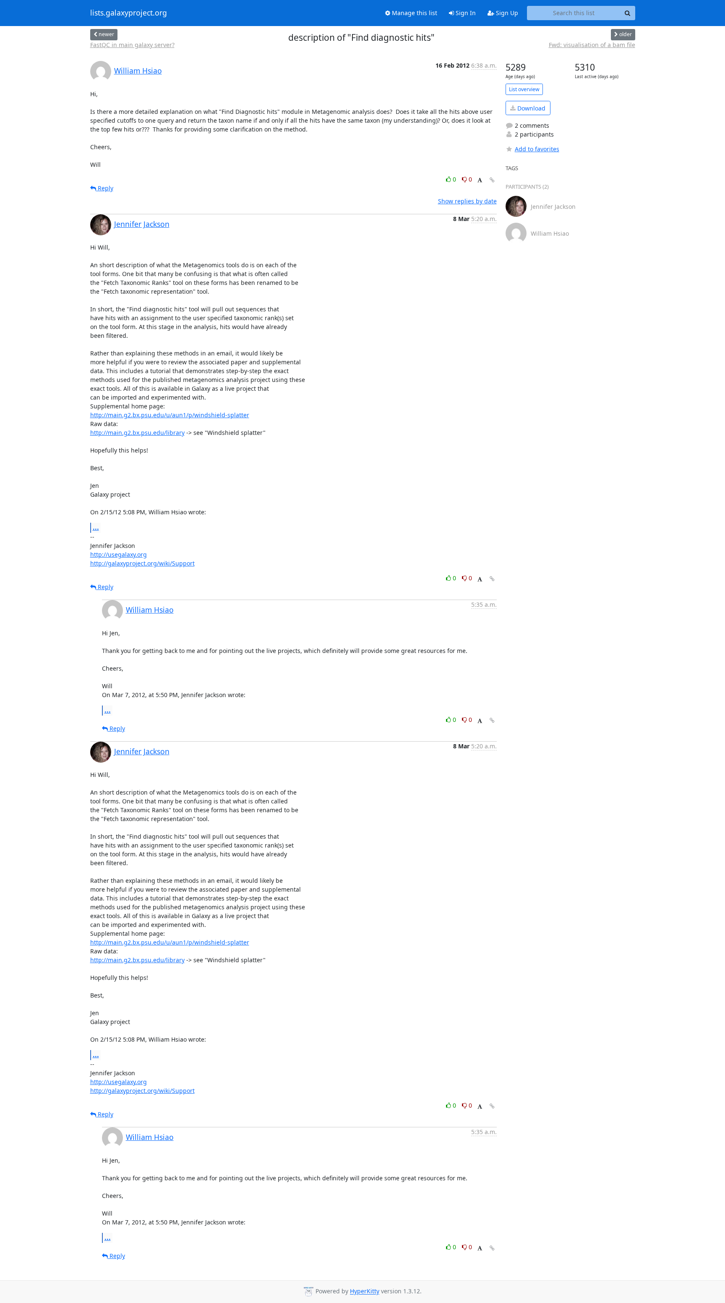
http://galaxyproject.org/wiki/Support (142, 563)
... (96, 527)
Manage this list (413, 13)
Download (530, 108)
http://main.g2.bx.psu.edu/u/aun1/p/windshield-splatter (169, 415)
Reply (104, 188)
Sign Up (506, 13)
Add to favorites (537, 149)
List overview (524, 89)
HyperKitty (364, 1291)
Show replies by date (467, 201)
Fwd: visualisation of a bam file (592, 45)
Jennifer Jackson (142, 224)
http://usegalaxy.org (118, 554)
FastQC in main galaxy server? (132, 45)
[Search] (627, 13)
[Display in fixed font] (479, 180)
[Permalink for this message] (492, 180)
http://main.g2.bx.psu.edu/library (137, 433)
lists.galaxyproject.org (128, 13)
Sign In (465, 13)
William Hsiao (138, 71)
